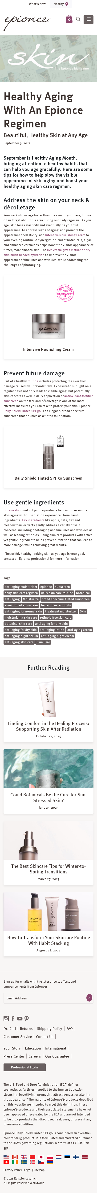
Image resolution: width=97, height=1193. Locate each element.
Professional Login (24, 1067)
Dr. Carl (10, 1028)
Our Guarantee (57, 1056)
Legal (27, 1170)
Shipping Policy (49, 1028)
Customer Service (18, 1036)
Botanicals (11, 510)
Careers (34, 1056)
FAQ (69, 1028)
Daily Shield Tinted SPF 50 (22, 411)
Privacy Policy (13, 1170)
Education (33, 1048)
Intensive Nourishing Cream (65, 235)
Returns (26, 1028)
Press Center (14, 1056)
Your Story (12, 1048)
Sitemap (38, 1170)
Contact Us (44, 1036)
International (55, 1048)
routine (33, 381)
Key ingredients (33, 520)
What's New (37, 4)
